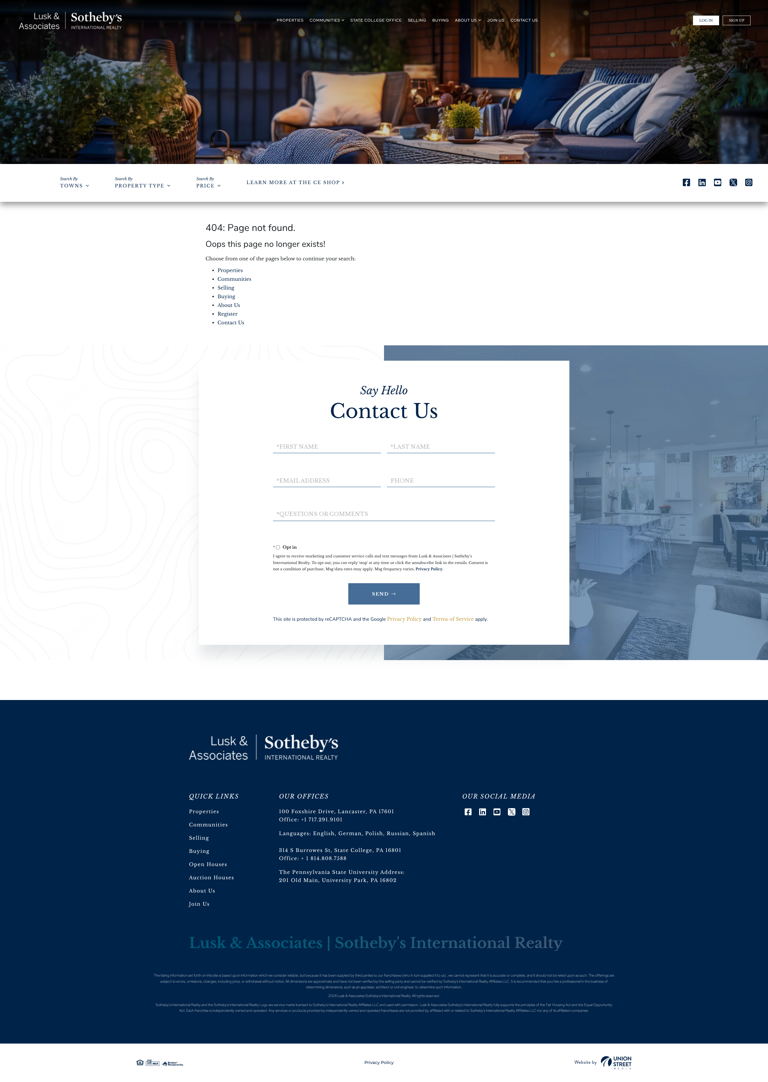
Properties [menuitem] (290, 20)
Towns (71, 186)
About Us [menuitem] (466, 20)
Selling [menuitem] (417, 20)
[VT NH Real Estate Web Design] (603, 1062)
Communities (234, 279)
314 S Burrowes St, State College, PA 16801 (340, 850)
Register (228, 314)
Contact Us (231, 323)
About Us (229, 305)
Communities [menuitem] (325, 20)
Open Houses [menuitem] (208, 865)
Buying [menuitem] (440, 20)
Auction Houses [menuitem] (211, 878)
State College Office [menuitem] (376, 20)
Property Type (139, 186)
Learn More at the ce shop (293, 183)
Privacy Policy (429, 569)
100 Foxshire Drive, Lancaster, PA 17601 (336, 812)
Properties (230, 271)
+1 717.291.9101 (322, 820)
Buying (226, 297)
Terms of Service (453, 619)
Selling (226, 288)
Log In (706, 20)
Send (380, 594)
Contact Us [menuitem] (524, 20)
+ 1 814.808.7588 (324, 859)
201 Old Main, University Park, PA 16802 (338, 880)
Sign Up (736, 20)
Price (205, 186)
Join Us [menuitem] (496, 20)
